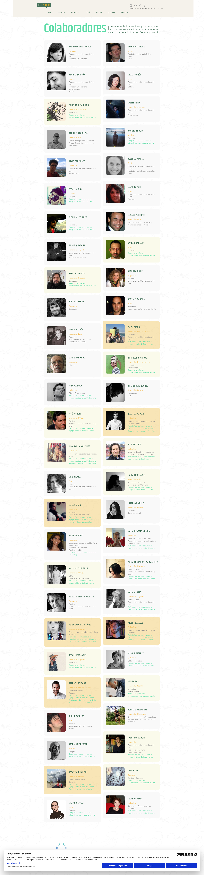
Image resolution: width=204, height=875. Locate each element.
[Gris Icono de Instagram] (131, 5)
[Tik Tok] (144, 5)
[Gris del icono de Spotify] (140, 5)
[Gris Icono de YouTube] (135, 5)
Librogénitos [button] (87, 522)
